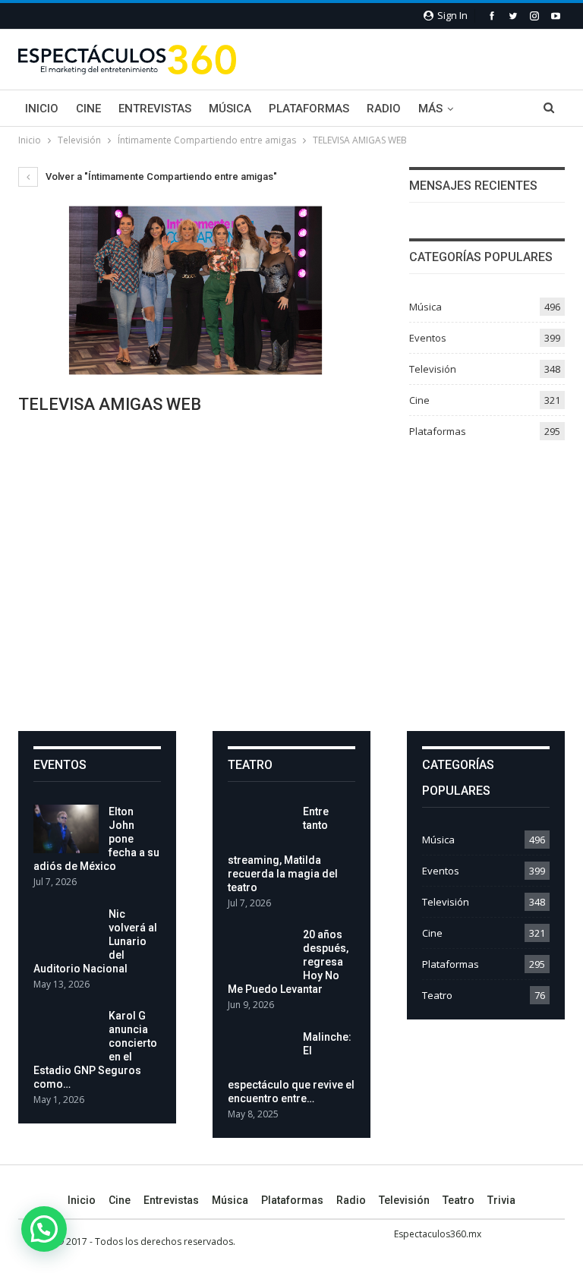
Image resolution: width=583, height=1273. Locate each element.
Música (230, 108)
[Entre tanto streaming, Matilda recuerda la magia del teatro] (260, 829)
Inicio (41, 108)
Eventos (427, 338)
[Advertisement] (291, 580)
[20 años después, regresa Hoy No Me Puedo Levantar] (260, 952)
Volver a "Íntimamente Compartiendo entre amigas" (160, 176)
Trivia (501, 1200)
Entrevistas (154, 108)
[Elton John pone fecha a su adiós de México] (66, 829)
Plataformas (309, 108)
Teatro (437, 995)
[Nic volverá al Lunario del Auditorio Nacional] (66, 931)
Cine (88, 108)
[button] (44, 1229)
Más (430, 108)
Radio (384, 108)
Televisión (432, 369)
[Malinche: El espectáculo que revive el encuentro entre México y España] (260, 1054)
